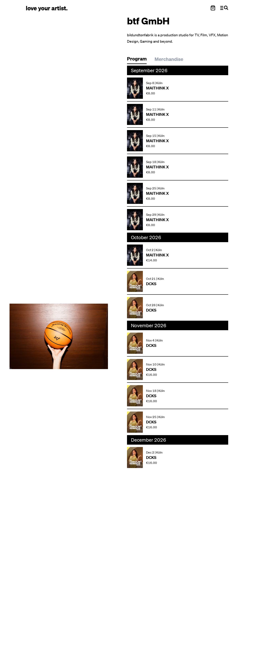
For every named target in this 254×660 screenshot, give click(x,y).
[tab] (139, 60)
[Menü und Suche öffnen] (224, 8)
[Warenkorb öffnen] (213, 8)
